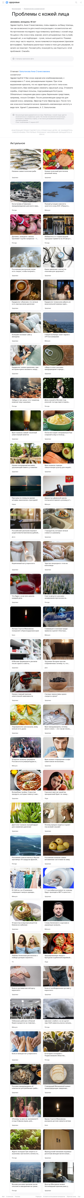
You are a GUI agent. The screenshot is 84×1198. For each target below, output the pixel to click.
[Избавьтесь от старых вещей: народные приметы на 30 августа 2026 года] (58, 229)
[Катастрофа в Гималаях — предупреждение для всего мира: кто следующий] (25, 197)
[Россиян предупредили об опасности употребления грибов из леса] (25, 1079)
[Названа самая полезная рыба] (25, 164)
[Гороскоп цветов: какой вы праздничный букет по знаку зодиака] (58, 785)
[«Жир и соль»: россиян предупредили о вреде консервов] (58, 360)
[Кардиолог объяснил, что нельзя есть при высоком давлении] (25, 295)
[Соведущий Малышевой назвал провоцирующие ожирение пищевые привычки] (58, 1079)
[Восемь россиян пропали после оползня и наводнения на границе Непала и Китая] (25, 1177)
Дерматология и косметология (34, 8)
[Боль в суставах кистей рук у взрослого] (25, 981)
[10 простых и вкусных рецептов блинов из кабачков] (25, 916)
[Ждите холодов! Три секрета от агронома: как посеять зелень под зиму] (25, 1144)
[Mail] (7, 2)
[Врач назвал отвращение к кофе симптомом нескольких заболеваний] (58, 752)
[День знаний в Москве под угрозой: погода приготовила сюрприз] (58, 393)
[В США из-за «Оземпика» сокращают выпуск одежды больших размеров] (25, 883)
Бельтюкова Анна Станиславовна (34, 71)
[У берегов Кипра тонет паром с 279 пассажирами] (58, 327)
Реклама (17, 1196)
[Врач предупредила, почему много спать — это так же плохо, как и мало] (58, 720)
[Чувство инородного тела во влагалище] (58, 556)
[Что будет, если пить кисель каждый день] (25, 589)
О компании (9, 1196)
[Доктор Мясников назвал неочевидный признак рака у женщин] (58, 1177)
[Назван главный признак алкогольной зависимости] (25, 687)
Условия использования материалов (54, 1196)
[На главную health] (14, 2)
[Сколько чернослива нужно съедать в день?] (58, 687)
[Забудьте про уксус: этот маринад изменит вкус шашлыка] (25, 393)
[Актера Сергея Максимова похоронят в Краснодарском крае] (25, 622)
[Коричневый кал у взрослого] (25, 556)
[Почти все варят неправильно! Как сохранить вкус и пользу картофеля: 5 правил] (58, 425)
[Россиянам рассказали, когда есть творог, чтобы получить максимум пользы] (25, 262)
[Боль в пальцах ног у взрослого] (25, 1046)
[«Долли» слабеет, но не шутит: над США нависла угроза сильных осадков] (58, 1014)
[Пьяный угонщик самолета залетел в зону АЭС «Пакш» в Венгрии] (58, 197)
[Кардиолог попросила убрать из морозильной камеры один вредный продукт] (58, 295)
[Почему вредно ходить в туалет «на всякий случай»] (58, 818)
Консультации (16, 8)
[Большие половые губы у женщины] (25, 327)
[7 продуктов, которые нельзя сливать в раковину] (58, 523)
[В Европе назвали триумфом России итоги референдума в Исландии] (25, 752)
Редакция (38, 1196)
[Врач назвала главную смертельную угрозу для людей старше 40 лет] (58, 458)
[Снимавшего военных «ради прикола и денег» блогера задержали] (58, 622)
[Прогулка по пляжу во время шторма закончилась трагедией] (25, 491)
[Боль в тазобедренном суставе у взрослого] (58, 981)
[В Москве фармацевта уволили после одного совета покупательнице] (25, 654)
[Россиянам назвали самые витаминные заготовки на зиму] (58, 850)
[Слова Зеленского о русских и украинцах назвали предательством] (58, 916)
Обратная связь (71, 1196)
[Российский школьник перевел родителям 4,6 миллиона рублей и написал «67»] (25, 523)
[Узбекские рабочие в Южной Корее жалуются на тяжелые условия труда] (25, 1014)
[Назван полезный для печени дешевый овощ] (58, 164)
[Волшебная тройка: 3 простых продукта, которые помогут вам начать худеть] (25, 785)
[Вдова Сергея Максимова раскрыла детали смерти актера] (58, 1112)
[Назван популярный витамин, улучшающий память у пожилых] (25, 458)
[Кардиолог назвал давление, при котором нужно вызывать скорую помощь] (25, 360)
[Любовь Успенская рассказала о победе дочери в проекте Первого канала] (25, 948)
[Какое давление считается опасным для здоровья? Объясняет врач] (58, 262)
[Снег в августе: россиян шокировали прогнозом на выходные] (58, 589)
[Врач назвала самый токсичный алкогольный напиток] (25, 425)
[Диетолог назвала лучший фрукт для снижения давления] (25, 818)
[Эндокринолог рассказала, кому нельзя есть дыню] (25, 720)
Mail (3, 1196)
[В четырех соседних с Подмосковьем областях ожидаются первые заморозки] (58, 1046)
